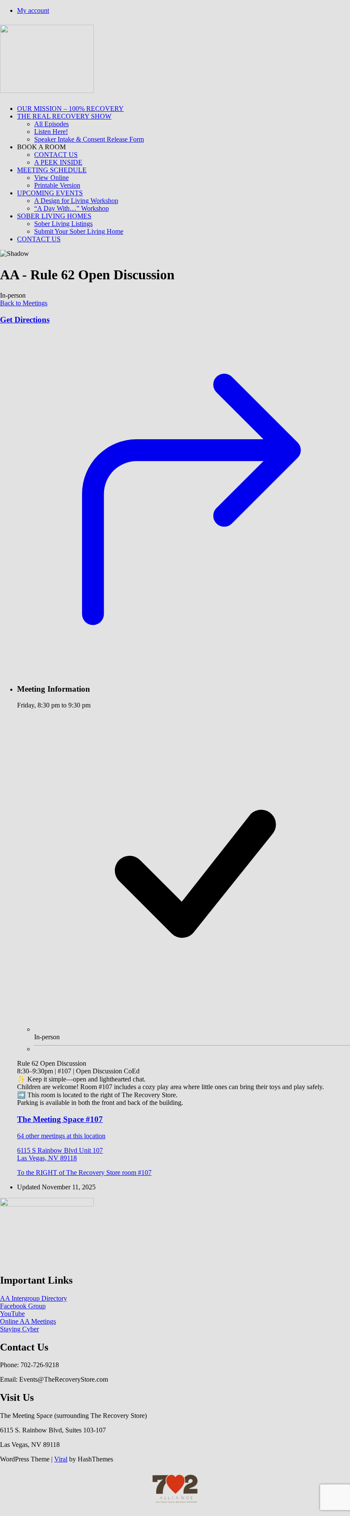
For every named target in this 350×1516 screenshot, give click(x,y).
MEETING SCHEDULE (52, 170)
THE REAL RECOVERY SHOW (64, 116)
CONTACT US (56, 154)
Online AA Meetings (28, 1321)
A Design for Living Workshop (76, 200)
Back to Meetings (23, 303)
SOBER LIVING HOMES (54, 216)
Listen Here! (51, 131)
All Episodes (51, 124)
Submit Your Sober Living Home (78, 231)
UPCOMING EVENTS (50, 193)
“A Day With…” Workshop (71, 208)
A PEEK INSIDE (58, 162)
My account (33, 10)
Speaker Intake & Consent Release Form (89, 139)
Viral (60, 1459)
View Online (51, 177)
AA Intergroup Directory (33, 1298)
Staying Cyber (19, 1329)
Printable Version (57, 185)
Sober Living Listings (63, 223)
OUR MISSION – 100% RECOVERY (70, 108)
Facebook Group (23, 1306)
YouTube (12, 1313)
